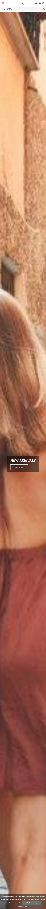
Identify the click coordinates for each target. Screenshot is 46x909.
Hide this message (31, 903)
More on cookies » (23, 906)
